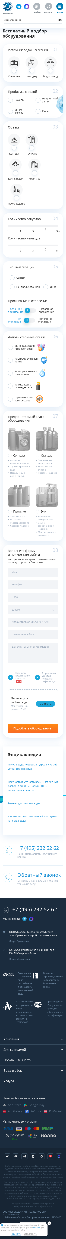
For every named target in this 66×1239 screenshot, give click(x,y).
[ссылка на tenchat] (50, 1156)
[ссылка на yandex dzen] (42, 1156)
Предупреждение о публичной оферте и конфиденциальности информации (33, 1205)
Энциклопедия (24, 754)
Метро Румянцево (19, 941)
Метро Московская (19, 959)
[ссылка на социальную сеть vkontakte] (7, 1156)
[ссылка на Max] (59, 1156)
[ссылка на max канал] (26, 6)
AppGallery (15, 1111)
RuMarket (55, 1111)
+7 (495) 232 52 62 (34, 909)
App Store (14, 1105)
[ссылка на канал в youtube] (16, 1156)
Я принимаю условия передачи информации (49, 677)
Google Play (36, 1105)
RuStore (35, 1111)
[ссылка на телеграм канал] (18, 6)
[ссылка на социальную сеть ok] (33, 1156)
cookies (37, 1228)
